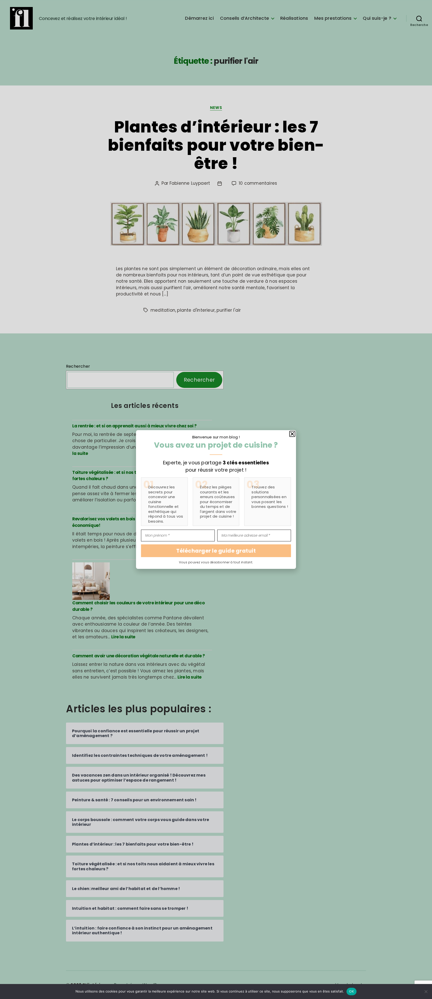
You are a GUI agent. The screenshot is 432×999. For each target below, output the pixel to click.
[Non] (425, 991)
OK (351, 991)
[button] (428, 3)
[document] (216, 499)
